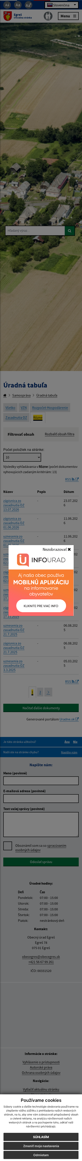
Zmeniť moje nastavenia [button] (41, 1146)
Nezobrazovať (55, 549)
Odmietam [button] (41, 1155)
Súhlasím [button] (41, 1137)
